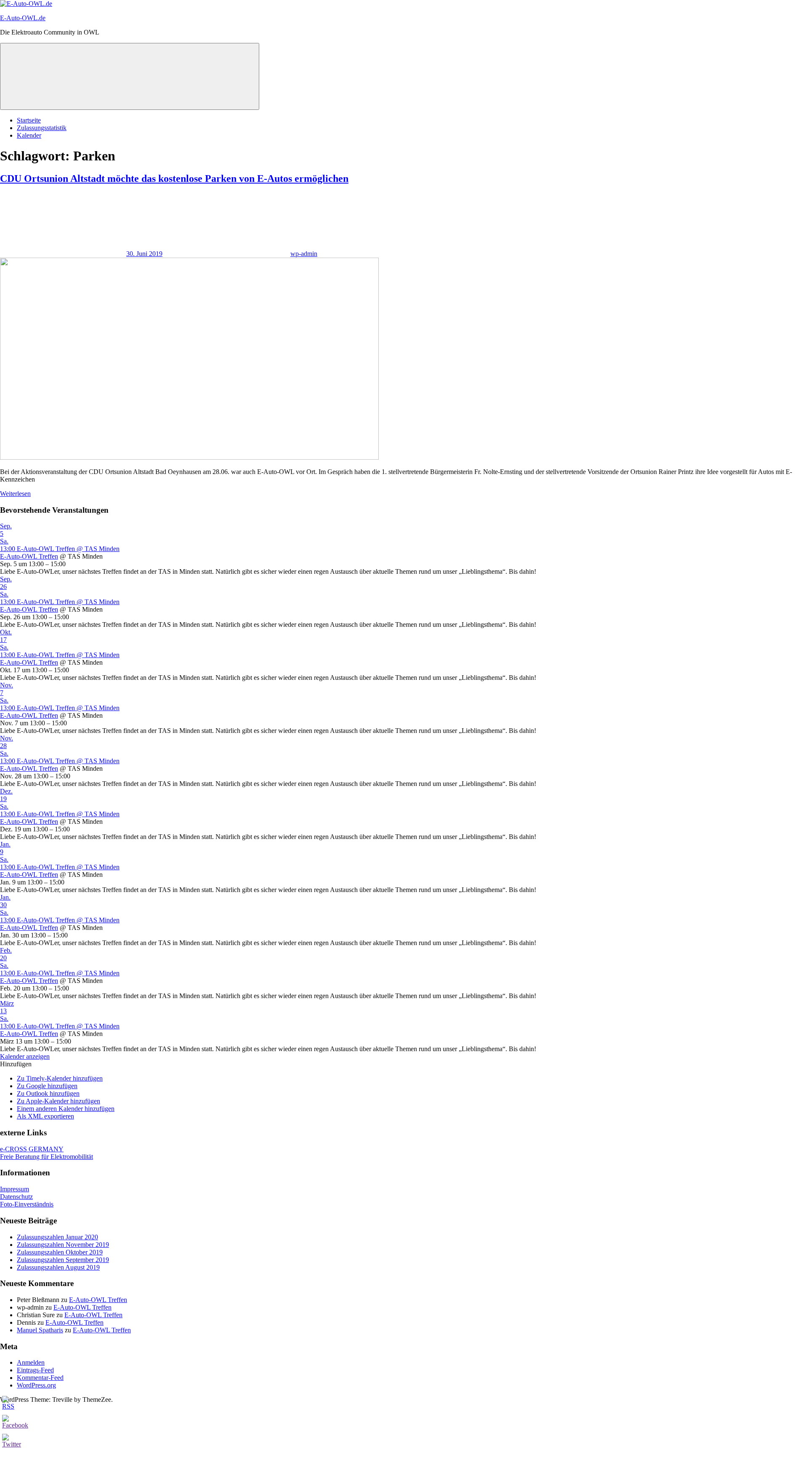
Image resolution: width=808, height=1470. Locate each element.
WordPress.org (36, 1385)
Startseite (29, 120)
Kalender (29, 135)
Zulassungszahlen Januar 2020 (57, 1237)
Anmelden (31, 1362)
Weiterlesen (15, 493)
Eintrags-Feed (35, 1370)
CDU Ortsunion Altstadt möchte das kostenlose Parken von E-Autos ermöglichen (174, 178)
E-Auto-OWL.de (22, 17)
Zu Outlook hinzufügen (48, 1093)
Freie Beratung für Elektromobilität (46, 1156)
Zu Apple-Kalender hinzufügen (58, 1101)
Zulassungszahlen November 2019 (63, 1244)
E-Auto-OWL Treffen (29, 556)
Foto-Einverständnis (26, 1204)
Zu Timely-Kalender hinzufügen (60, 1078)
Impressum (14, 1189)
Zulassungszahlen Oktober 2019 (60, 1252)
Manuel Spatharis (40, 1330)
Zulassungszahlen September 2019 (63, 1259)
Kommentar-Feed (40, 1377)
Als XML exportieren (45, 1116)
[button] (16, 1064)
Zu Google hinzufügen (47, 1085)
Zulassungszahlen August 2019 (58, 1267)
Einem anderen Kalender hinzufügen (65, 1108)
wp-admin (303, 253)
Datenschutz (16, 1196)
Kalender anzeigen (25, 1056)
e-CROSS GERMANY (32, 1149)
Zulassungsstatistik (41, 127)
